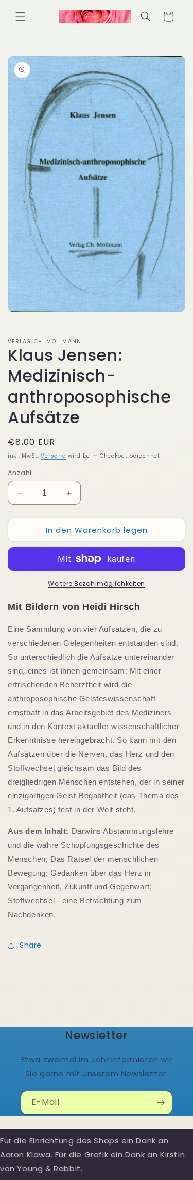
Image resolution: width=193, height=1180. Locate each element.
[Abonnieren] (160, 1103)
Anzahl (19, 473)
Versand (53, 456)
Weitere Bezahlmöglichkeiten (96, 583)
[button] (20, 16)
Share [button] (31, 945)
